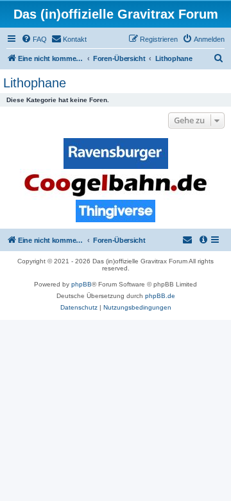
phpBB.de (160, 295)
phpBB (81, 284)
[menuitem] (34, 39)
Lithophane (34, 83)
